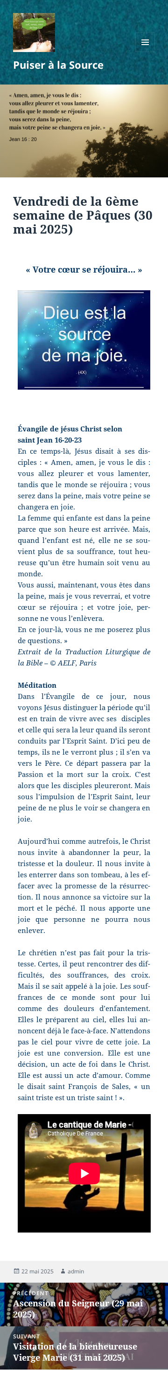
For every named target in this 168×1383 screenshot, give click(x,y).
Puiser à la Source (58, 65)
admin (76, 1271)
